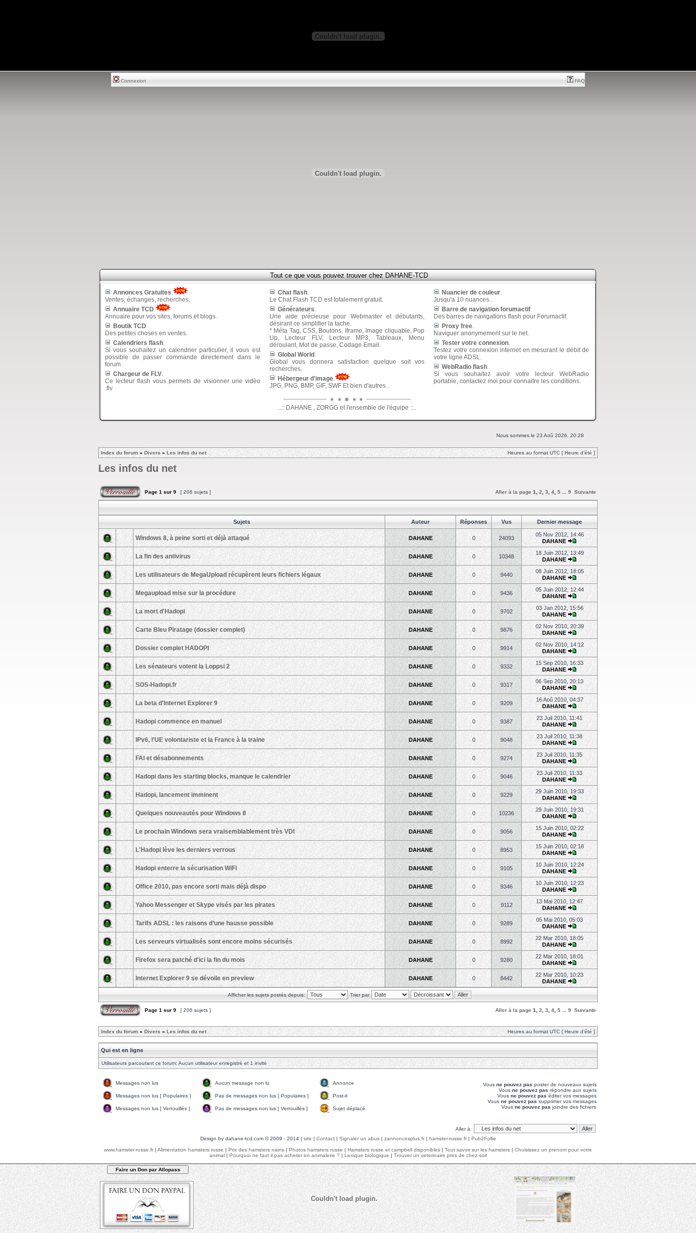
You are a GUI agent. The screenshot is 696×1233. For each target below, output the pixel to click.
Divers (152, 452)
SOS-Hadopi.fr (156, 684)
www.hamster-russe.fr (128, 1149)
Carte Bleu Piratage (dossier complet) (190, 629)
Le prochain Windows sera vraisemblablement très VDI (215, 831)
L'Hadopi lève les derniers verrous (185, 849)
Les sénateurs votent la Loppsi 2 (183, 666)
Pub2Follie (483, 1138)
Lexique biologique (366, 1155)
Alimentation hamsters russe (190, 1149)
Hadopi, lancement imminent (177, 794)
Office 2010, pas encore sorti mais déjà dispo (201, 886)
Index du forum (119, 452)
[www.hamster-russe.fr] (544, 1220)
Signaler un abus (359, 1138)
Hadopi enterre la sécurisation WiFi (186, 868)
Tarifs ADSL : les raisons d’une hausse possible (205, 923)
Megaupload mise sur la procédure (186, 593)
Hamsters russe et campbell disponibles (393, 1149)
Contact (325, 1138)
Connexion (132, 81)
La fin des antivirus (163, 556)
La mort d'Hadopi (160, 611)
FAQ (579, 81)
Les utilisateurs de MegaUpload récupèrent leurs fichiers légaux (228, 574)
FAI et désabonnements (170, 758)
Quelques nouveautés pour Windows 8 (191, 813)
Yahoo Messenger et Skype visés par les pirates (205, 904)
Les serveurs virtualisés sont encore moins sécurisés (214, 941)
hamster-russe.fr (448, 1138)
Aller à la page (513, 492)
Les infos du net (186, 452)
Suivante (585, 492)
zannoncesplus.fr (404, 1138)
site (308, 1138)
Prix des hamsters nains (256, 1149)
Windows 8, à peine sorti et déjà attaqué (193, 538)
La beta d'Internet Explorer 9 (177, 703)
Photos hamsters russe (316, 1149)
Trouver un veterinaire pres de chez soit (440, 1155)
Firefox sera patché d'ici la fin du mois (190, 959)
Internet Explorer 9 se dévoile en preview (195, 978)
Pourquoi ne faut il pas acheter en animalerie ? (284, 1155)
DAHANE (421, 538)
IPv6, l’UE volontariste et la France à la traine (200, 739)
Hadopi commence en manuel (179, 721)
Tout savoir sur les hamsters (477, 1149)
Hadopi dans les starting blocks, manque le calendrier (213, 776)
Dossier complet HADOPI (172, 648)
